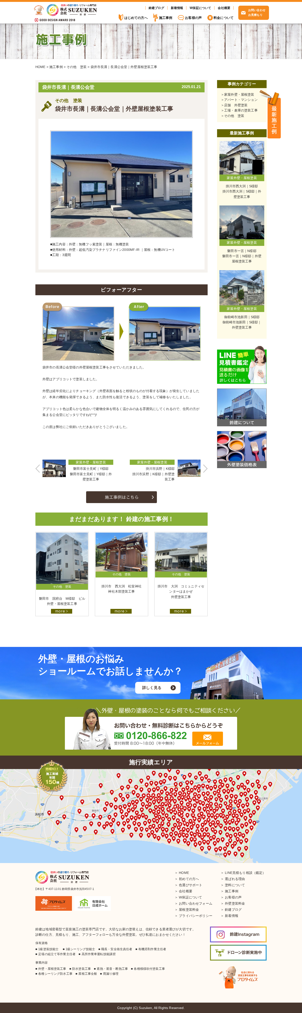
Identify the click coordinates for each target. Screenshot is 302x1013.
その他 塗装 (234, 116)
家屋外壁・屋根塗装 (239, 94)
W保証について (200, 8)
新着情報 (177, 8)
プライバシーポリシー (195, 916)
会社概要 (224, 8)
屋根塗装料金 (189, 909)
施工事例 (274, 114)
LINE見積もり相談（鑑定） (245, 873)
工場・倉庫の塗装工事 (241, 110)
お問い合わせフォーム (195, 903)
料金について (224, 18)
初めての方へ (189, 879)
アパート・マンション (241, 100)
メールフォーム (207, 738)
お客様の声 (193, 18)
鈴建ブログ (156, 8)
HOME (184, 873)
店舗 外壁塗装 (235, 105)
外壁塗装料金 (235, 903)
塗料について (235, 885)
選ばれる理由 (235, 879)
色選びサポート (190, 885)
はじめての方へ (136, 18)
